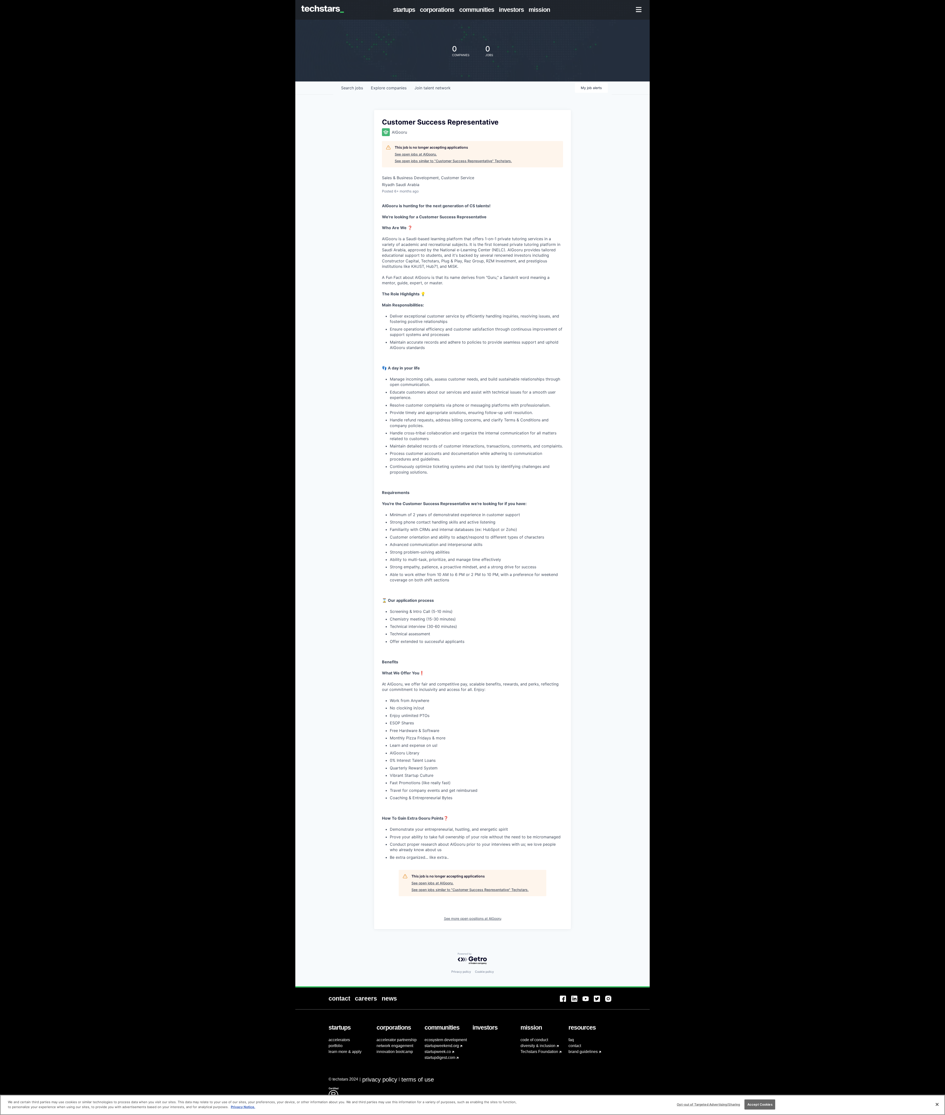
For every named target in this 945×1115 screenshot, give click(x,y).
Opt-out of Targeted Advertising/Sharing (708, 1104)
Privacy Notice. (243, 1107)
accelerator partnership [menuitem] (397, 1040)
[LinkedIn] (577, 1002)
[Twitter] (599, 1002)
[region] (472, 1105)
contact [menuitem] (574, 1046)
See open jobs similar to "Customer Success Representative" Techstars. (453, 161)
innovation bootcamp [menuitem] (395, 1052)
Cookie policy (484, 971)
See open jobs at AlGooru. (416, 154)
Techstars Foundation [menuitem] (539, 1052)
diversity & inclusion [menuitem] (537, 1046)
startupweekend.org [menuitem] (442, 1046)
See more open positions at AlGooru (472, 918)
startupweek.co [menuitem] (438, 1052)
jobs (352, 87)
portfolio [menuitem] (336, 1046)
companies (389, 87)
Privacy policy (461, 971)
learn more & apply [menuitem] (345, 1052)
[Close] (937, 1104)
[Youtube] (588, 1002)
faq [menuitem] (571, 1040)
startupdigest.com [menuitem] (440, 1057)
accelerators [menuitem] (339, 1040)
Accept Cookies (759, 1104)
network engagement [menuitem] (395, 1046)
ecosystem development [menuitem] (446, 1040)
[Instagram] (610, 1002)
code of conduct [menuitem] (534, 1040)
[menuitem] (405, 10)
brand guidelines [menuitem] (583, 1052)
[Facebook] (565, 1002)
